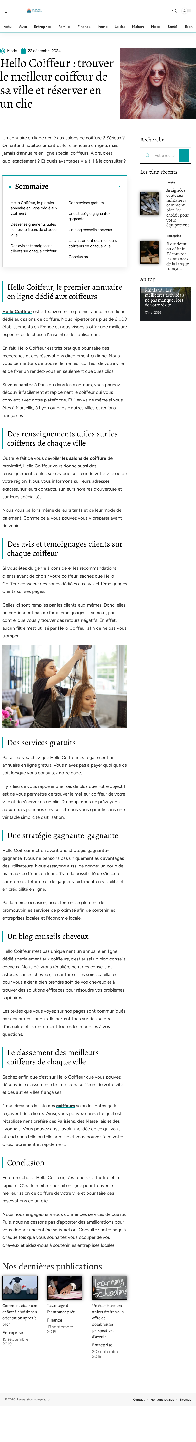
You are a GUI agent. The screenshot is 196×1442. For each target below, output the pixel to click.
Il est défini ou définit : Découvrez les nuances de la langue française (177, 256)
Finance (54, 1320)
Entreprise (12, 1332)
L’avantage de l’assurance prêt (61, 1309)
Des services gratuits (86, 203)
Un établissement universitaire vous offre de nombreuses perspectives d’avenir (108, 1321)
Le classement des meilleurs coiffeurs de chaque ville (93, 243)
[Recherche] (174, 11)
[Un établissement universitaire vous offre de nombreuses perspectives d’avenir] (109, 1287)
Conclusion (78, 257)
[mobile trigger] (9, 11)
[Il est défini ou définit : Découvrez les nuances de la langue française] (149, 252)
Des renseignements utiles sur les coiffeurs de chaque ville (34, 229)
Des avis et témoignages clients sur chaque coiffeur (33, 248)
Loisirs (170, 182)
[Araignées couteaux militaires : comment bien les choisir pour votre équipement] (149, 203)
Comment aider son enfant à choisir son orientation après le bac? (19, 1315)
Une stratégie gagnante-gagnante (89, 216)
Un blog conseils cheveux (90, 230)
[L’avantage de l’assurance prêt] (64, 1287)
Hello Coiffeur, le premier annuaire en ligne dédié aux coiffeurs (34, 208)
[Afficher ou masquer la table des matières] (85, 186)
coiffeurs (65, 1105)
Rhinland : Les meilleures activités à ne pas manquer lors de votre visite (164, 297)
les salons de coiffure (84, 458)
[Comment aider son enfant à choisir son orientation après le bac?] (20, 1287)
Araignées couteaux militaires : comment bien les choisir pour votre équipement (177, 207)
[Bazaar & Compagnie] (34, 11)
